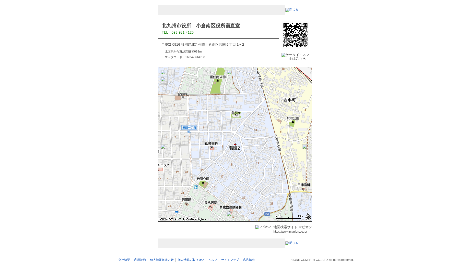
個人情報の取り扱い (191, 260)
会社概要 (124, 260)
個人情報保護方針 (162, 260)
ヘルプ (212, 260)
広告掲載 (249, 260)
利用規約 (140, 260)
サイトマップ (230, 260)
